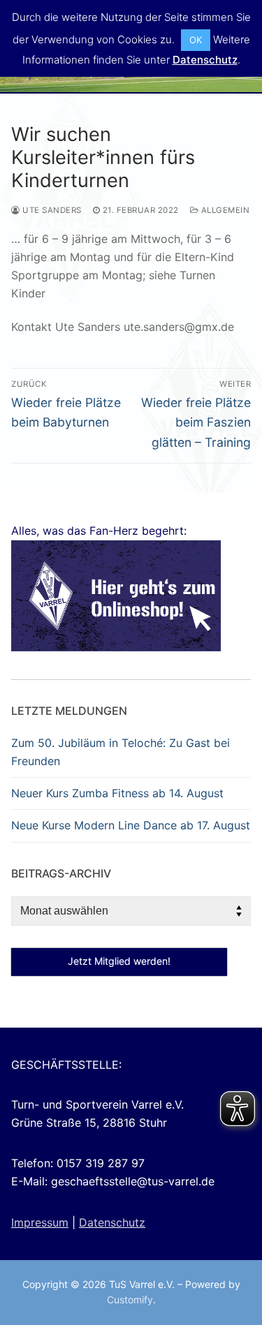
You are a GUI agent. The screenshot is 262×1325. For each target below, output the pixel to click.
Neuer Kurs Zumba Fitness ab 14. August (117, 793)
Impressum (39, 1222)
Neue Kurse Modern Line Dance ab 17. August (130, 825)
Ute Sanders (51, 210)
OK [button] (195, 39)
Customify (130, 1299)
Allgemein (223, 210)
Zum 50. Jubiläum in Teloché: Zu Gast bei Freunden (120, 752)
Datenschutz (112, 1222)
